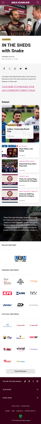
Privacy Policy (25, 406)
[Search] (38, 2)
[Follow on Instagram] (37, 381)
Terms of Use (15, 406)
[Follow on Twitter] (33, 381)
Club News (6, 39)
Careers (7, 411)
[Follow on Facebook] (29, 381)
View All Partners (20, 371)
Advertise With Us (30, 411)
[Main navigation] (3, 2)
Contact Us (19, 411)
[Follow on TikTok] (25, 381)
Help (13, 411)
